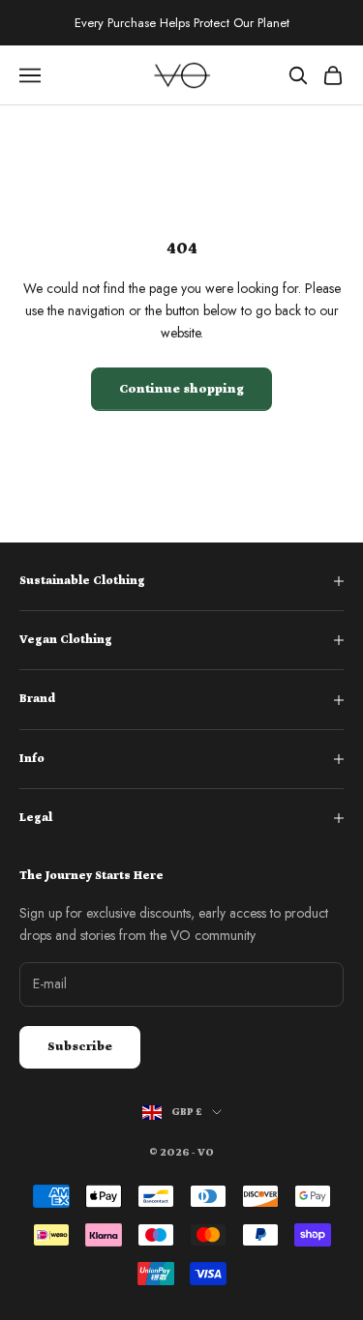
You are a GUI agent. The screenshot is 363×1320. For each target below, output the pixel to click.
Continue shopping (181, 389)
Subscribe (79, 1047)
